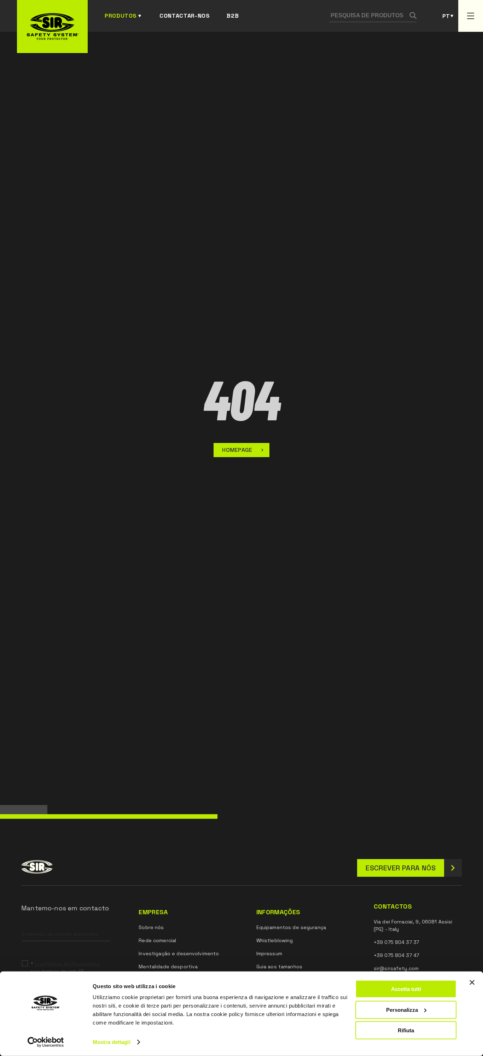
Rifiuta (406, 1030)
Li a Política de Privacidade (67, 964)
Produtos (121, 15)
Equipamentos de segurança (291, 927)
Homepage (237, 450)
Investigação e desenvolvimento (179, 953)
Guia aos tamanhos (279, 966)
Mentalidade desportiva (168, 966)
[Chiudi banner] (472, 982)
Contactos (393, 906)
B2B (233, 15)
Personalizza (402, 1010)
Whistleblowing (274, 940)
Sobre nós (151, 927)
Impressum (269, 953)
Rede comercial (157, 940)
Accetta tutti (406, 989)
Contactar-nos (184, 15)
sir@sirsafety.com (396, 968)
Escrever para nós (401, 868)
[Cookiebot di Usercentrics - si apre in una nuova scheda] (46, 1042)
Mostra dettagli (111, 1042)
